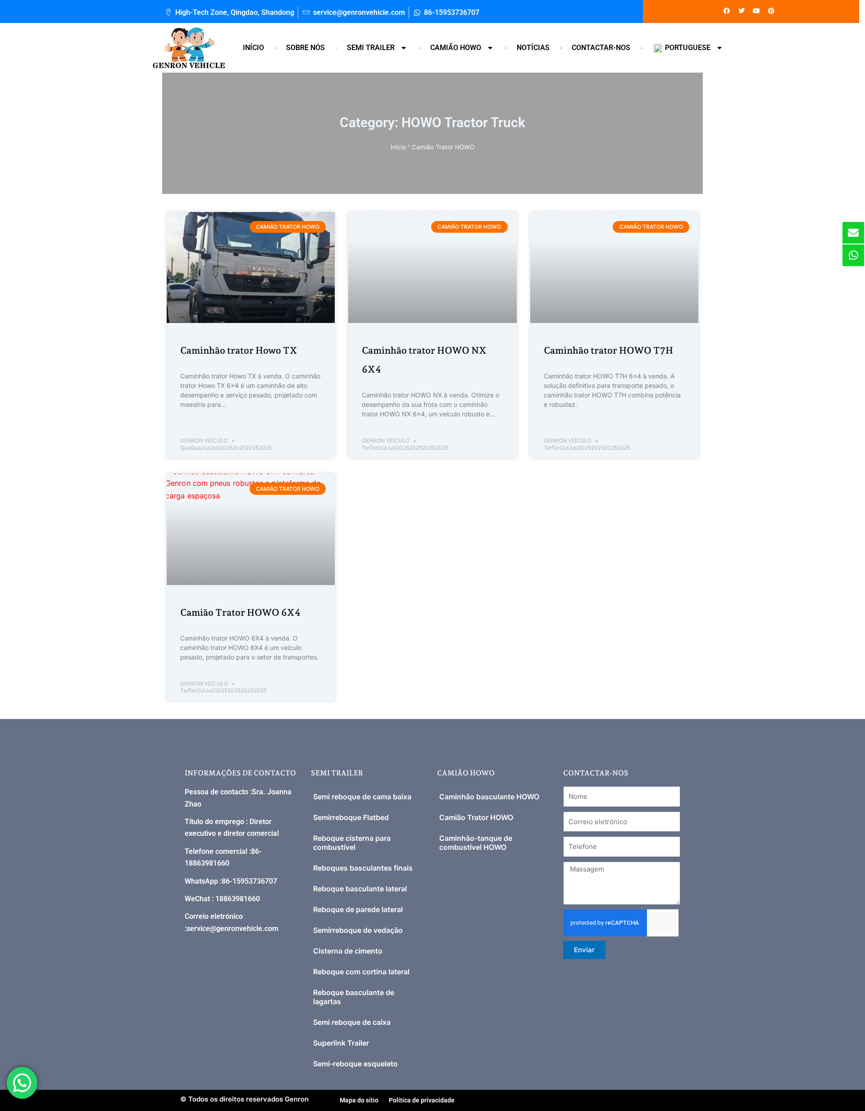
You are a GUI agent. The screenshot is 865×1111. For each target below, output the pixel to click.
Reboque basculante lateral (360, 888)
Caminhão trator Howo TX (238, 350)
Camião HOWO (455, 47)
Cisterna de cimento (347, 950)
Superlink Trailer (341, 1042)
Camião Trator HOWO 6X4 (240, 612)
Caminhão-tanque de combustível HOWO (475, 843)
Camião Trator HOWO (476, 817)
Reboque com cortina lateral (361, 971)
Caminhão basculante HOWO (489, 796)
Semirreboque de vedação (358, 930)
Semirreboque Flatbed (351, 817)
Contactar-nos (601, 47)
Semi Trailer (371, 47)
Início (253, 47)
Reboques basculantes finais (363, 867)
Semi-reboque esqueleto (355, 1063)
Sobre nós (305, 47)
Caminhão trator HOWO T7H (608, 350)
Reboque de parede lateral (358, 909)
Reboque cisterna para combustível (352, 843)
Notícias (533, 47)
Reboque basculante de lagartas (353, 997)
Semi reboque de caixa (352, 1022)
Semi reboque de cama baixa (362, 796)
